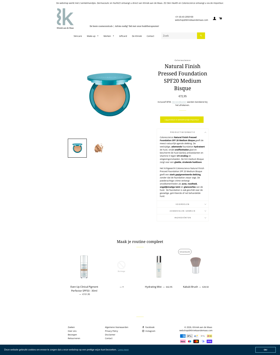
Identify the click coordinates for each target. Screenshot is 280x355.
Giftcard (123, 36)
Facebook (149, 327)
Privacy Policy (111, 331)
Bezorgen (72, 334)
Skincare (78, 36)
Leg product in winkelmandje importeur (182, 119)
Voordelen (182, 204)
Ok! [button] (265, 350)
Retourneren (74, 338)
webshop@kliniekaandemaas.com (191, 20)
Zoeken (71, 327)
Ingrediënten (182, 218)
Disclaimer (110, 334)
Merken (108, 36)
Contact (150, 36)
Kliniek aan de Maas (202, 327)
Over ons (72, 331)
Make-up (91, 36)
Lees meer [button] (123, 349)
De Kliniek (137, 36)
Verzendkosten (179, 102)
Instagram (150, 331)
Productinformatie (182, 132)
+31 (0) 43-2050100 (184, 16)
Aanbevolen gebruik (183, 211)
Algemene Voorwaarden (116, 327)
